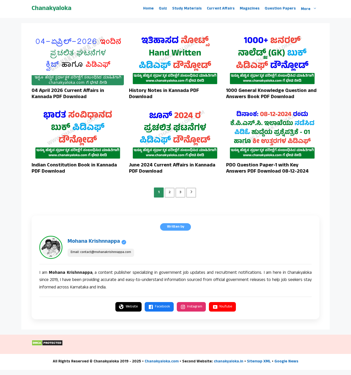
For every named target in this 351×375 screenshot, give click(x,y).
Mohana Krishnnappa (94, 241)
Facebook (162, 307)
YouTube (225, 307)
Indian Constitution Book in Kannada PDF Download (74, 169)
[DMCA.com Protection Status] (47, 345)
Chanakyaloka (51, 9)
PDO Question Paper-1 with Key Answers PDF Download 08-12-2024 (267, 169)
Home (148, 9)
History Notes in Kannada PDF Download (164, 94)
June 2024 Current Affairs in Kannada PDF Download (172, 169)
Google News (286, 362)
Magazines (250, 9)
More (305, 9)
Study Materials (187, 9)
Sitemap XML (259, 362)
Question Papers (280, 9)
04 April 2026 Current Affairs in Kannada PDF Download (68, 94)
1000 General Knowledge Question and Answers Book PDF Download (271, 94)
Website (132, 307)
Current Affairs (221, 9)
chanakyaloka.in (228, 362)
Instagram (194, 307)
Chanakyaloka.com (162, 362)
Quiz (163, 9)
